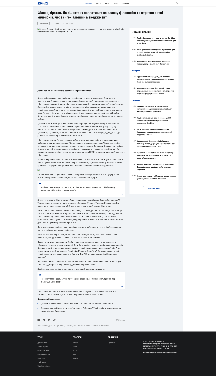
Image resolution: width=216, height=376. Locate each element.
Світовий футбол (44, 354)
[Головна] (42, 3)
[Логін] (173, 3)
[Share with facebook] (39, 320)
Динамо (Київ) (71, 326)
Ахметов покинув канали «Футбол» (77, 291)
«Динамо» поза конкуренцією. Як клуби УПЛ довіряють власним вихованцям (77, 303)
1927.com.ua (120, 320)
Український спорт (44, 366)
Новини (89, 3)
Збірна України (43, 347)
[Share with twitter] (49, 320)
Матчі (98, 3)
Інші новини (42, 362)
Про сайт (111, 343)
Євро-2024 (41, 358)
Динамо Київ (42, 343)
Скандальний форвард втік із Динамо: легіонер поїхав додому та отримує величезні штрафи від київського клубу (156, 143)
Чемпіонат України (84, 326)
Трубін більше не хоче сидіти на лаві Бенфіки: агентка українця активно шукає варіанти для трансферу (156, 40)
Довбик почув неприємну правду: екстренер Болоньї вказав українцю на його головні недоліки (155, 167)
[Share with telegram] (44, 320)
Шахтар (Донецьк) (48, 326)
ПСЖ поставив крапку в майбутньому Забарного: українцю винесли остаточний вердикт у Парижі (154, 132)
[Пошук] (177, 3)
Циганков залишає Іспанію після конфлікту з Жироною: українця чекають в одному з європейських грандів (155, 155)
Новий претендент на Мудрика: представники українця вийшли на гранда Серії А (156, 177)
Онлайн (125, 3)
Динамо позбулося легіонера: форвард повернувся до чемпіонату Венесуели (153, 62)
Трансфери (60, 326)
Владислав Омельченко (100, 326)
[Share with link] (54, 320)
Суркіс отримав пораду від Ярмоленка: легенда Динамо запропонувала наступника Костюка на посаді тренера (155, 79)
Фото (107, 3)
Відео (116, 3)
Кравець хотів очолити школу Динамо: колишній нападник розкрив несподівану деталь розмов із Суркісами (154, 108)
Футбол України (43, 350)
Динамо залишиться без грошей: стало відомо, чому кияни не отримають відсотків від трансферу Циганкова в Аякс (155, 90)
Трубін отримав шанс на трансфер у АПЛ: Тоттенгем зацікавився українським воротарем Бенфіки (154, 120)
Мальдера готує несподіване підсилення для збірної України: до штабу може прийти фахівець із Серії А (156, 52)
